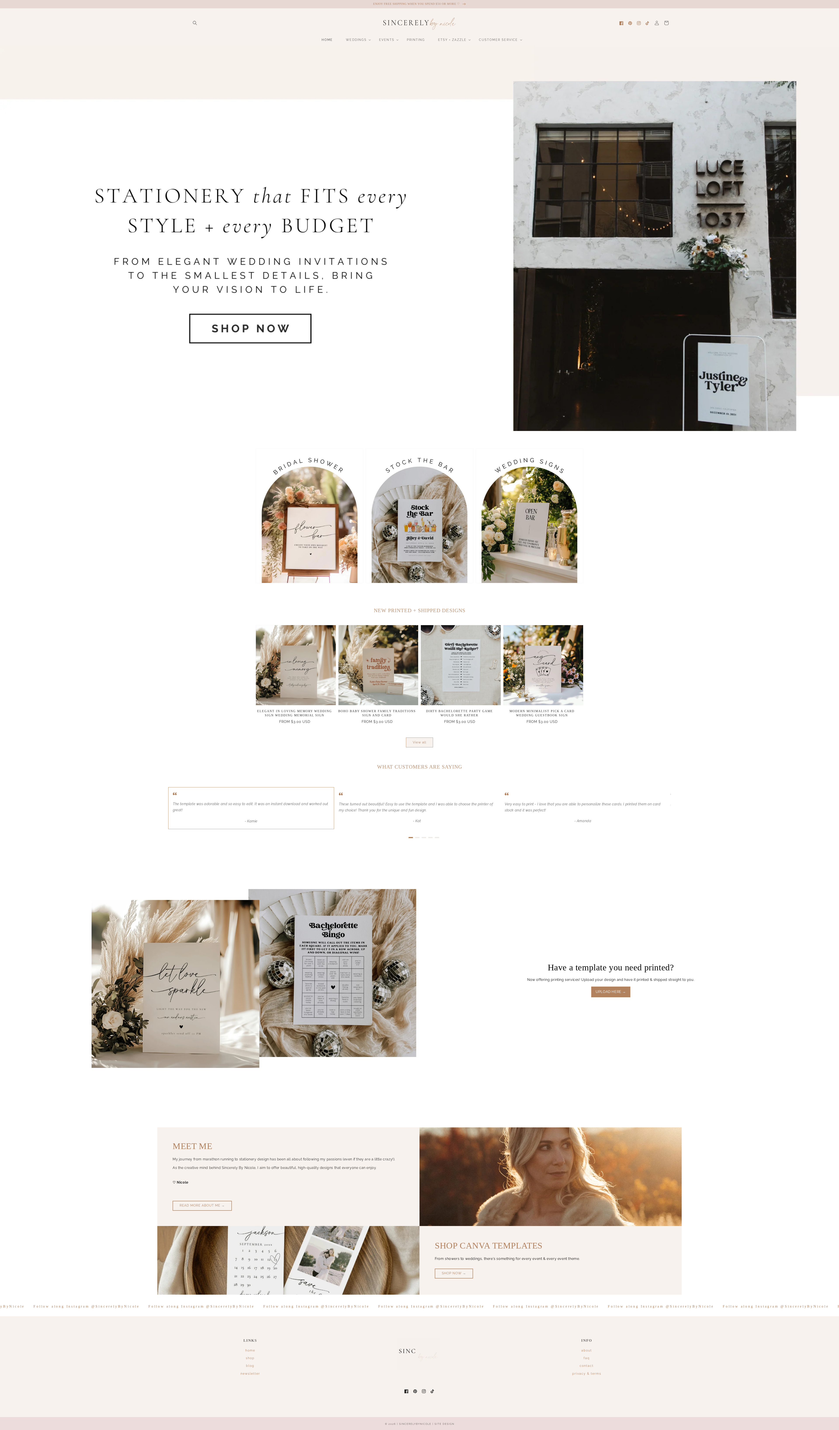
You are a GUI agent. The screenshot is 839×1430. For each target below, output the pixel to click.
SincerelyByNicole (415, 1424)
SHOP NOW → (454, 1273)
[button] (195, 23)
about (586, 1350)
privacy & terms (586, 1373)
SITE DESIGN (444, 1424)
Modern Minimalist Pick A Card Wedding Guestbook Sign (542, 713)
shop (250, 1358)
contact (587, 1365)
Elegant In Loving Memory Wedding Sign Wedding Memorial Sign (294, 713)
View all (419, 742)
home (250, 1350)
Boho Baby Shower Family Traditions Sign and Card (377, 713)
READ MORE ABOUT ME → (202, 1205)
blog (250, 1365)
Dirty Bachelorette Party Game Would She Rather (459, 713)
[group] (419, 238)
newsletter (250, 1373)
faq (587, 1358)
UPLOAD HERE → (611, 992)
